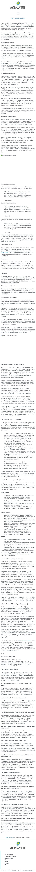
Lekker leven (10, 837)
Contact (7, 863)
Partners (7, 865)
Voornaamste (9, 854)
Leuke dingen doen (10, 856)
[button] (18, 13)
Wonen (7, 860)
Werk (6, 861)
